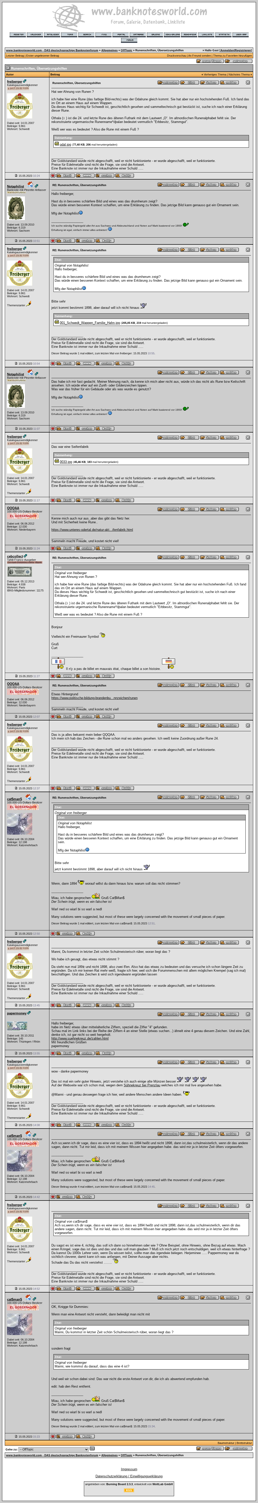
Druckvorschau (176, 55)
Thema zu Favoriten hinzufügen (232, 55)
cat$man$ (14, 799)
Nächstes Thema (239, 74)
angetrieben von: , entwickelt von (129, 1484)
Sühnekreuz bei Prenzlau (142, 1085)
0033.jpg (66, 462)
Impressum (129, 1469)
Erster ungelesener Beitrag (42, 55)
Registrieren (243, 50)
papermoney (16, 1013)
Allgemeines (109, 50)
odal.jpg (65, 144)
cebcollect (15, 556)
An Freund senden (199, 55)
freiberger (14, 81)
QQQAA (13, 508)
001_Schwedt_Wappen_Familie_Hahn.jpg (90, 323)
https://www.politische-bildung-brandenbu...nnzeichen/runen (94, 698)
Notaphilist (15, 186)
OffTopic (126, 50)
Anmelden (227, 50)
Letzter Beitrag (15, 55)
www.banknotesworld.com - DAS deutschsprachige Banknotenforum (52, 50)
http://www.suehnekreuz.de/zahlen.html (80, 1038)
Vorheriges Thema (215, 74)
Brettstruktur (244, 1442)
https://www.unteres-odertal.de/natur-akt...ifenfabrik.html (92, 530)
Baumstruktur (226, 1442)
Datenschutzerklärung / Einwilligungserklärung (129, 1476)
